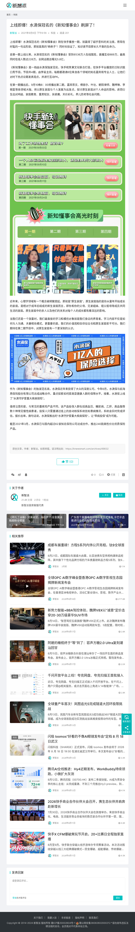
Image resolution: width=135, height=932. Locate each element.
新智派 (13, 32)
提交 (118, 898)
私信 (120, 495)
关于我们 (38, 917)
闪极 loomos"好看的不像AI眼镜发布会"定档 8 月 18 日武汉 (85, 739)
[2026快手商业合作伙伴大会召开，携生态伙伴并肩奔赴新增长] (27, 810)
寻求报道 (65, 917)
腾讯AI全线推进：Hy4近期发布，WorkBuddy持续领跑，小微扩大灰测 (86, 771)
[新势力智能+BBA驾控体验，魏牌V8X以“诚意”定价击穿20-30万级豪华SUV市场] (27, 618)
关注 (106, 495)
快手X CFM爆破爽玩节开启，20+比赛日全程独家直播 (86, 836)
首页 (9, 14)
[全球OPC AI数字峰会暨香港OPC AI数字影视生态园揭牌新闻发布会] (27, 586)
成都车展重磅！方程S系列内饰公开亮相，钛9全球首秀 (86, 547)
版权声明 (79, 917)
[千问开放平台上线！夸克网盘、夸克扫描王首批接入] (27, 684)
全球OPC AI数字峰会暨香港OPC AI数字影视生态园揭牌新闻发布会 (85, 580)
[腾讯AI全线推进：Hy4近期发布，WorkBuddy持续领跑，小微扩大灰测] (27, 777)
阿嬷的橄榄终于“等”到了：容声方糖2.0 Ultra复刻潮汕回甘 (85, 645)
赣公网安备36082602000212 (94, 922)
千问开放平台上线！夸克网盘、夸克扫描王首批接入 (85, 675)
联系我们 (93, 917)
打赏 (110, 474)
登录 (14, 898)
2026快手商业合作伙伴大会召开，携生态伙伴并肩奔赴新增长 (86, 804)
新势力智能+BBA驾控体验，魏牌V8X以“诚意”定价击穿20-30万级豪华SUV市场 (86, 612)
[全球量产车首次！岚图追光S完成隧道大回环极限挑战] (27, 712)
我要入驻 (52, 917)
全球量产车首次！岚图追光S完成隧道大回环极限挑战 (85, 706)
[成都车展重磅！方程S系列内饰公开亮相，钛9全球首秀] (27, 553)
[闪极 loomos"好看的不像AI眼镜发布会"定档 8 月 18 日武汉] (27, 745)
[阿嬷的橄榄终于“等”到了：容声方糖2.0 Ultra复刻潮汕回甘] (27, 651)
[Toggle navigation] (125, 5)
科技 (53, 32)
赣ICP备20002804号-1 (63, 922)
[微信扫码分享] (13, 475)
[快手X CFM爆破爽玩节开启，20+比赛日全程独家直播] (27, 842)
